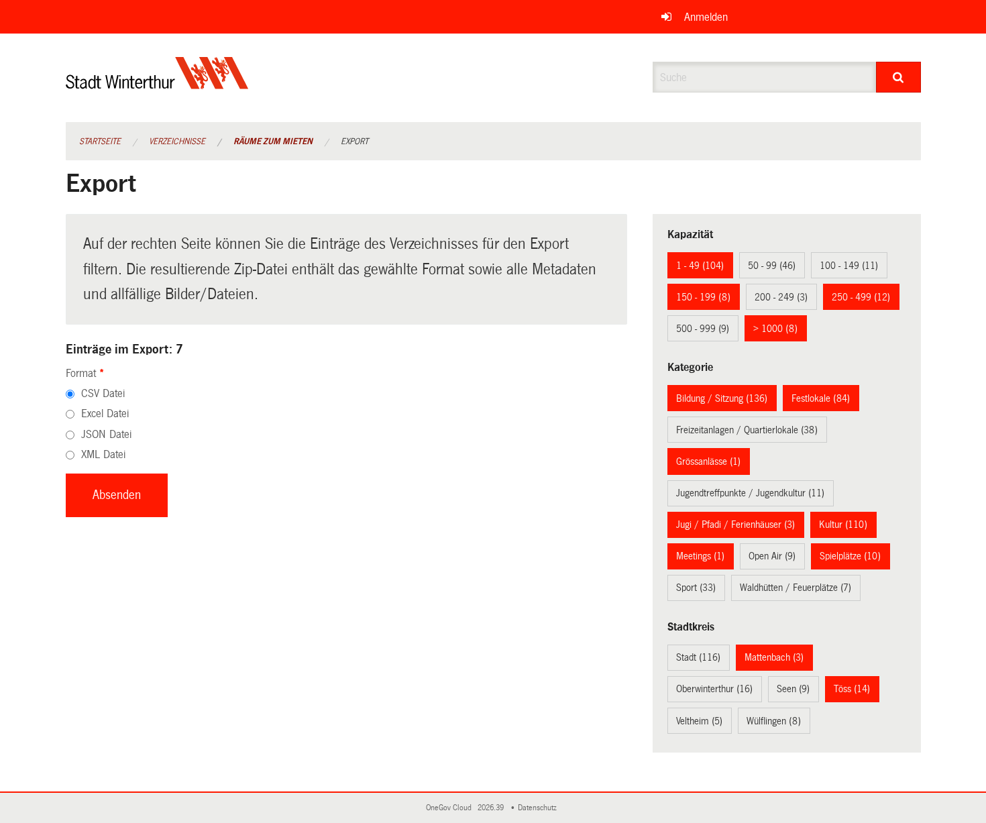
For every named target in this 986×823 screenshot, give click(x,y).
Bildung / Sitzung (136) (721, 398)
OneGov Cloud (451, 808)
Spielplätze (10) (850, 556)
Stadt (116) (698, 657)
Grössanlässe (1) (708, 461)
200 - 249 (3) (781, 297)
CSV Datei (103, 393)
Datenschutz (539, 808)
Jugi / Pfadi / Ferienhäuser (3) (735, 524)
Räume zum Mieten (273, 141)
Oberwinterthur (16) (714, 688)
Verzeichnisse (177, 141)
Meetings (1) (700, 556)
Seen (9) (793, 688)
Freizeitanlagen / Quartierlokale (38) (747, 430)
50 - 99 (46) (772, 265)
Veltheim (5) (699, 721)
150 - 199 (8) (703, 297)
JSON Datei (106, 434)
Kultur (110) (843, 524)
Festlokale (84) (820, 398)
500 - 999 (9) (702, 328)
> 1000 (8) (775, 328)
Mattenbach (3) (774, 657)
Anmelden (706, 17)
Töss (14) (852, 688)
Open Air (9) (772, 556)
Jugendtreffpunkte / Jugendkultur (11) (750, 493)
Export (354, 141)
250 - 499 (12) (861, 297)
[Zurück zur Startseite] (157, 84)
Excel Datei (105, 413)
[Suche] (898, 77)
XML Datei (103, 454)
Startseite (100, 141)
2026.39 (492, 808)
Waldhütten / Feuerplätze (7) (795, 587)
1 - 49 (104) (700, 265)
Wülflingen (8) (774, 721)
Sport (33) (696, 587)
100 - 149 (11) (849, 265)
